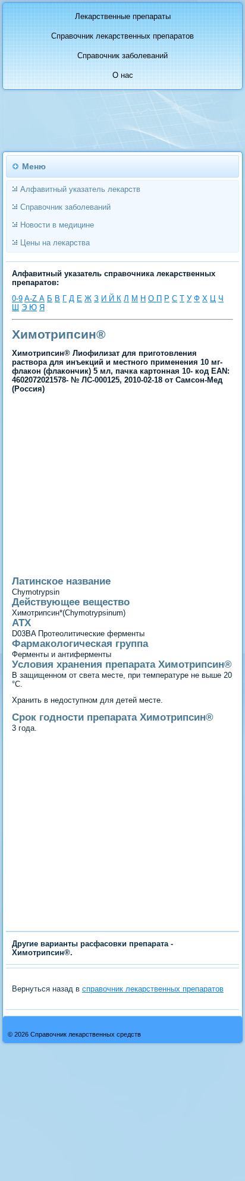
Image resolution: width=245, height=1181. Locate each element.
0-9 (17, 298)
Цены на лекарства (55, 242)
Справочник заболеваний (122, 55)
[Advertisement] (95, 529)
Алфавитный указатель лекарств (80, 189)
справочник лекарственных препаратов (153, 988)
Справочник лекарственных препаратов (122, 35)
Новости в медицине (57, 224)
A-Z (31, 298)
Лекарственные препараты (123, 16)
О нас (122, 75)
